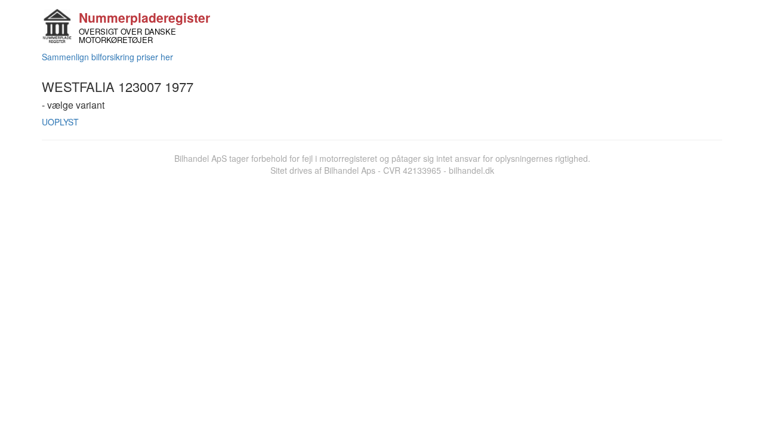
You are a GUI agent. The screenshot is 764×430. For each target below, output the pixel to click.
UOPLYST (60, 122)
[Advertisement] (382, 265)
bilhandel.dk (471, 170)
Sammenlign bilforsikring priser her (107, 57)
